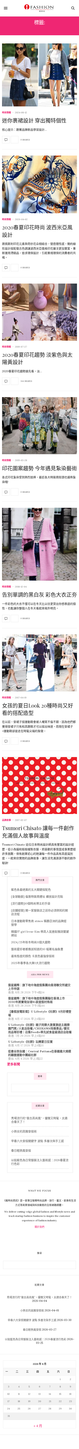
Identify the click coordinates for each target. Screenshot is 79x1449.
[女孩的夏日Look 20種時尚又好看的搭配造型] (39, 662)
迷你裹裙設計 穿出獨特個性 (34, 120)
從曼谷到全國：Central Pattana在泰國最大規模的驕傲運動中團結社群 (39, 1053)
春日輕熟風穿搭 (21, 1150)
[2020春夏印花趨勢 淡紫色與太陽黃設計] (39, 312)
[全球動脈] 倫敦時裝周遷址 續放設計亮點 (37, 896)
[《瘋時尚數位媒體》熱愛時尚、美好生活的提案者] (39, 8)
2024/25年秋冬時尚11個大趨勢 (30, 942)
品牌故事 (6, 820)
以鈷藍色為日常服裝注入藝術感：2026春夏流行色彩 (35, 1339)
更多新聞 (13, 1064)
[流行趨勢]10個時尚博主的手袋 (30, 903)
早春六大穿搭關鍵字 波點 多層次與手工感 (37, 1141)
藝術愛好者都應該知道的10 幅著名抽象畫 (37, 949)
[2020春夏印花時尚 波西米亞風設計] (39, 184)
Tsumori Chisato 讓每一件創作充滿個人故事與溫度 (38, 831)
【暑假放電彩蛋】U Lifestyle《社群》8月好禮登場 (39, 1013)
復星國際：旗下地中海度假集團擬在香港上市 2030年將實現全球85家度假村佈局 (36, 1000)
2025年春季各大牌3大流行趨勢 (30, 963)
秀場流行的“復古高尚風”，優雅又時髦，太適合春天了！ (39, 1297)
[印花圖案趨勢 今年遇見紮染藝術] (39, 425)
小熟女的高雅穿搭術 (24, 1131)
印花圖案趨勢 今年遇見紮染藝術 (39, 468)
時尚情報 (6, 113)
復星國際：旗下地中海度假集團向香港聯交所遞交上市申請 (39, 987)
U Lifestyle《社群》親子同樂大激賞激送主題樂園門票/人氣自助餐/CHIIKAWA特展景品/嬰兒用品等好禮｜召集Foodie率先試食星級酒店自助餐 (40, 1028)
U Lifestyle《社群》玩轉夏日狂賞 (30, 1042)
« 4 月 (38, 1426)
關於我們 (39, 1226)
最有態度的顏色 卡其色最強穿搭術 (32, 956)
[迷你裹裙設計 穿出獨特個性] (39, 74)
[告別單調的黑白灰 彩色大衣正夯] (39, 544)
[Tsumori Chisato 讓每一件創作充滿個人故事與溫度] (39, 785)
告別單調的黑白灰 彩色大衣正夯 (39, 594)
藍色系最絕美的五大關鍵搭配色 (31, 889)
